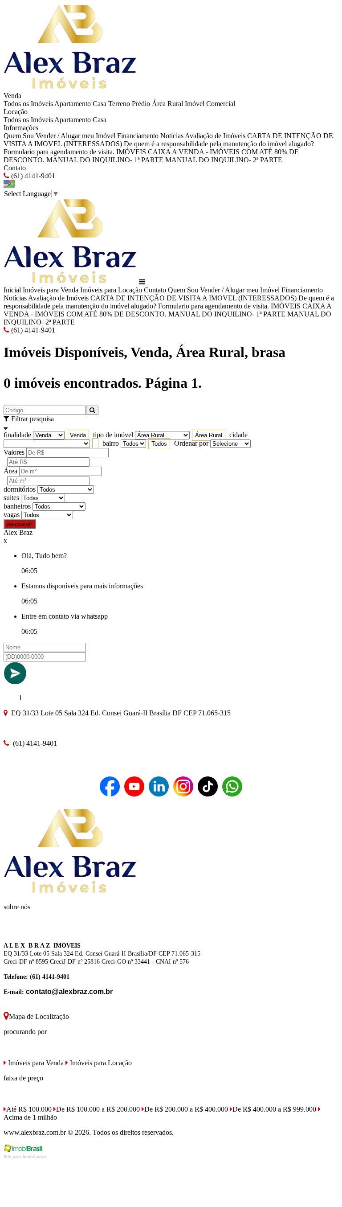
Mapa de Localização (39, 1016)
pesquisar (19, 524)
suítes (11, 497)
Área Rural (167, 103)
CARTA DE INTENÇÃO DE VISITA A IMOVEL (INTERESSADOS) (193, 298)
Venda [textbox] (78, 435)
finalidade (17, 435)
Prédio (141, 103)
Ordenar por (191, 443)
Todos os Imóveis (28, 103)
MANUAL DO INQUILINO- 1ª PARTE (104, 160)
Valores (14, 452)
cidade (238, 435)
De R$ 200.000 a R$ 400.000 (186, 1109)
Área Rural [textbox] (208, 435)
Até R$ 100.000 (29, 1109)
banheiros (17, 506)
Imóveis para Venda (50, 290)
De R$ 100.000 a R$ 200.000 (98, 1109)
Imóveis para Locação (111, 290)
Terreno (119, 103)
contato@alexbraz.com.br (69, 991)
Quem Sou (19, 136)
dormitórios (20, 489)
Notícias (171, 136)
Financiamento (138, 136)
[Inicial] (70, 87)
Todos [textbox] (159, 443)
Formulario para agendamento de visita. (59, 152)
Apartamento (72, 103)
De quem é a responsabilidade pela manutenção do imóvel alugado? (219, 144)
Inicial (12, 290)
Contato (15, 168)
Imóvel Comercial (210, 103)
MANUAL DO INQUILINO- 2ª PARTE (223, 160)
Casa (99, 103)
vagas (12, 514)
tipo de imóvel (113, 435)
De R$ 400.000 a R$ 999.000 (274, 1109)
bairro (110, 443)
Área (10, 471)
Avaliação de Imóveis (215, 136)
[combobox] (78, 435)
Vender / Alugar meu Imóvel (75, 136)
